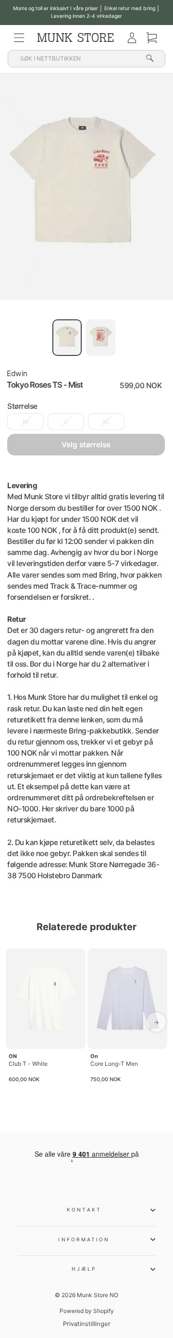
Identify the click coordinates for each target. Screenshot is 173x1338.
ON (13, 1056)
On (94, 1056)
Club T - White (28, 1063)
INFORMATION (84, 1239)
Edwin (17, 373)
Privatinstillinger (87, 1323)
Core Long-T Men (114, 1063)
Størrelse (22, 406)
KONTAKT (84, 1209)
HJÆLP (84, 1269)
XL (106, 421)
